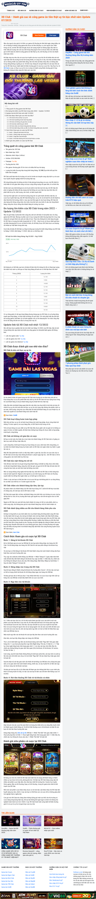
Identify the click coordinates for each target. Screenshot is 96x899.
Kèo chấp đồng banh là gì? (58, 877)
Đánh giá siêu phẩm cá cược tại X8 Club (19, 141)
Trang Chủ (11, 10)
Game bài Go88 (6, 887)
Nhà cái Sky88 (30, 878)
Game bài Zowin (6, 872)
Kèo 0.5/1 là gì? (54, 886)
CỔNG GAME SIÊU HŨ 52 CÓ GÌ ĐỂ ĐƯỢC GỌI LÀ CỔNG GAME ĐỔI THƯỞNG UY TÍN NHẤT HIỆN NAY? (10, 854)
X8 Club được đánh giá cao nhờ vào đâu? (20, 115)
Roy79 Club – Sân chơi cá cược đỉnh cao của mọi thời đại (53, 853)
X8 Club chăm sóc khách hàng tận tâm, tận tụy (22, 126)
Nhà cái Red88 (30, 887)
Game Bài (10, 25)
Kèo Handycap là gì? (56, 880)
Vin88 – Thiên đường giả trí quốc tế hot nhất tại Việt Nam (31, 830)
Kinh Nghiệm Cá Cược (54, 10)
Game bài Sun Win (7, 881)
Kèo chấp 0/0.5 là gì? (56, 883)
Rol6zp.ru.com (78, 872)
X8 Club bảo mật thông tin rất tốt (18, 124)
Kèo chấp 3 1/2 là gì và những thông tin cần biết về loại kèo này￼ (80, 123)
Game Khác (84, 10)
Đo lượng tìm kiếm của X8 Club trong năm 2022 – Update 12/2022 (28, 111)
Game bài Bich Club (7, 878)
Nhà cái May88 (30, 881)
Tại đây (21, 336)
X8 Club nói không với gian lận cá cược (20, 122)
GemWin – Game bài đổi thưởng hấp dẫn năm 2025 (9, 830)
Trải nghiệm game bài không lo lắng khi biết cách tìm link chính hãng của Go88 (79, 90)
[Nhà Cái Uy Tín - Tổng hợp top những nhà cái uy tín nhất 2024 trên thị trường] (17, 4)
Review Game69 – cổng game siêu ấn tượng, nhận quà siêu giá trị (32, 853)
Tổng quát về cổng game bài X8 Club (18, 109)
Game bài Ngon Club (8, 875)
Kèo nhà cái (22, 10)
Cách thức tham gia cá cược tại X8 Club (19, 130)
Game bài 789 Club (7, 884)
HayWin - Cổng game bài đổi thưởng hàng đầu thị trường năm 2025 (79, 55)
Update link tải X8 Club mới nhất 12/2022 (19, 113)
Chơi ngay (52, 35)
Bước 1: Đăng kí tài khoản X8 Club (19, 132)
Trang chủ (4, 25)
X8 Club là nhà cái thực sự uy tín (18, 117)
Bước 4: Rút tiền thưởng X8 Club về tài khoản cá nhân (24, 138)
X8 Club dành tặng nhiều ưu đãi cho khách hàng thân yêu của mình (28, 128)
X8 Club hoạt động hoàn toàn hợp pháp (20, 120)
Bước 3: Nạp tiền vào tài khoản (18, 136)
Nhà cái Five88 (30, 872)
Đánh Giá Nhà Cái (71, 10)
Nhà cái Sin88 (29, 875)
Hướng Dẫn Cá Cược (36, 10)
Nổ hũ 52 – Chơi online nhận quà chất (52, 829)
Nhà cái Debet (30, 884)
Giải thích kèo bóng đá (56, 874)
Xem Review (39, 35)
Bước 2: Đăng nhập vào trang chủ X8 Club (21, 134)
